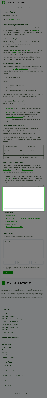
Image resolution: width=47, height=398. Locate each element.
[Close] (43, 185)
